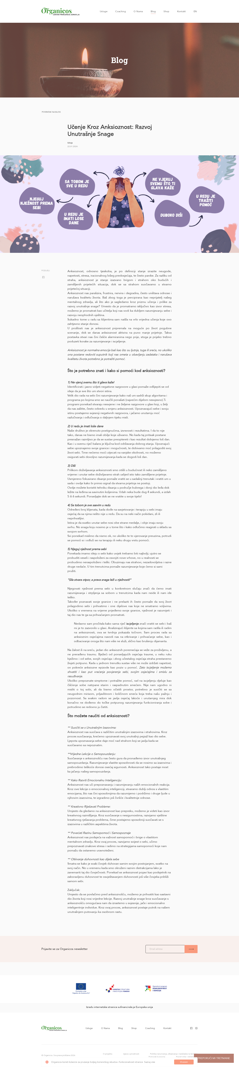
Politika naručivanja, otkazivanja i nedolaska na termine (174, 1054)
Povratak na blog (51, 112)
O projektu (107, 1054)
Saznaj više (149, 1062)
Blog (153, 11)
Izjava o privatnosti (131, 1054)
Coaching (120, 11)
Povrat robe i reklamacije (187, 1056)
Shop (166, 11)
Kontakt (181, 11)
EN (195, 11)
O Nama (138, 11)
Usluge (104, 11)
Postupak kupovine (157, 1056)
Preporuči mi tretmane (214, 1058)
